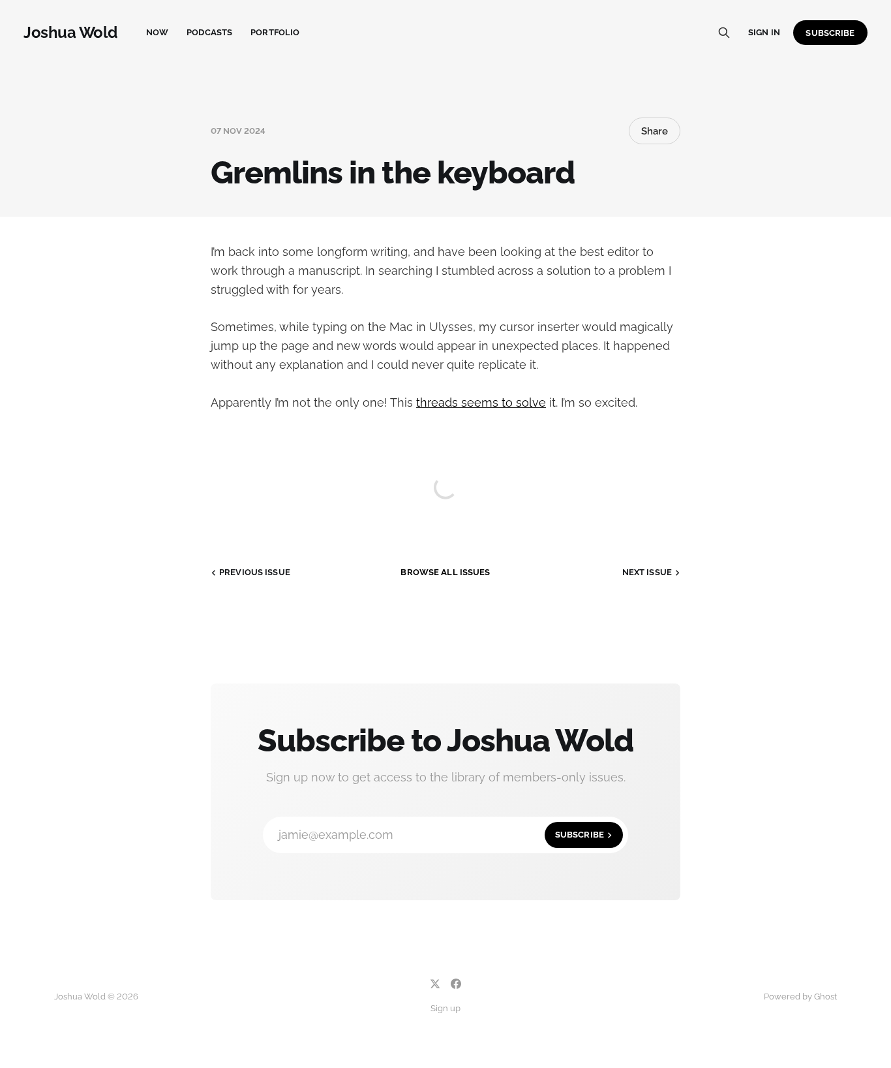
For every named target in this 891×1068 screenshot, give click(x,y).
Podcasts (209, 32)
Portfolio (274, 32)
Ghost (825, 996)
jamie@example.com (441, 834)
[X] (435, 984)
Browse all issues (445, 572)
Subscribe (830, 33)
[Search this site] (724, 32)
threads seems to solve (481, 402)
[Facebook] (456, 984)
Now (157, 32)
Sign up (445, 1008)
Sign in (764, 32)
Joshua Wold (70, 32)
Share (654, 131)
